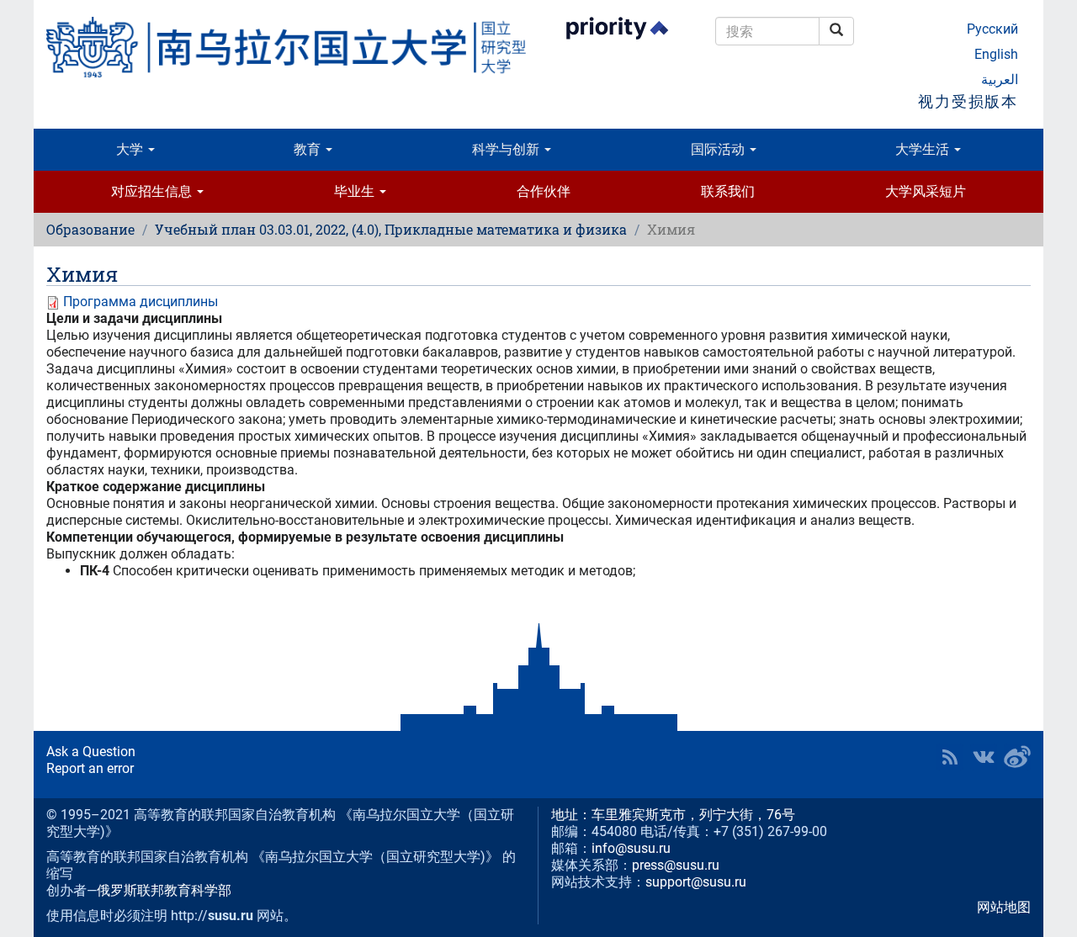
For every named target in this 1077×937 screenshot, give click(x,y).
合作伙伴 (543, 191)
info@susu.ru (631, 848)
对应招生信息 (153, 191)
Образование (90, 229)
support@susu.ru (695, 882)
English (996, 54)
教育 (309, 149)
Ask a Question (90, 752)
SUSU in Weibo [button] (1017, 757)
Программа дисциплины (140, 302)
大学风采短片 (925, 191)
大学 (131, 149)
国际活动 (719, 149)
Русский (992, 29)
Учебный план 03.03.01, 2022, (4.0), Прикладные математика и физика (391, 229)
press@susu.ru (675, 865)
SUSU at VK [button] (983, 757)
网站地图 (1004, 907)
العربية (999, 79)
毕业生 (356, 191)
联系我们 (728, 191)
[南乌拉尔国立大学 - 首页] (286, 47)
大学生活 (923, 149)
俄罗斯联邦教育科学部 (164, 890)
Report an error (90, 768)
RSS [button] (949, 757)
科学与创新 (507, 149)
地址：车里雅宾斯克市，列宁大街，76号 (673, 815)
